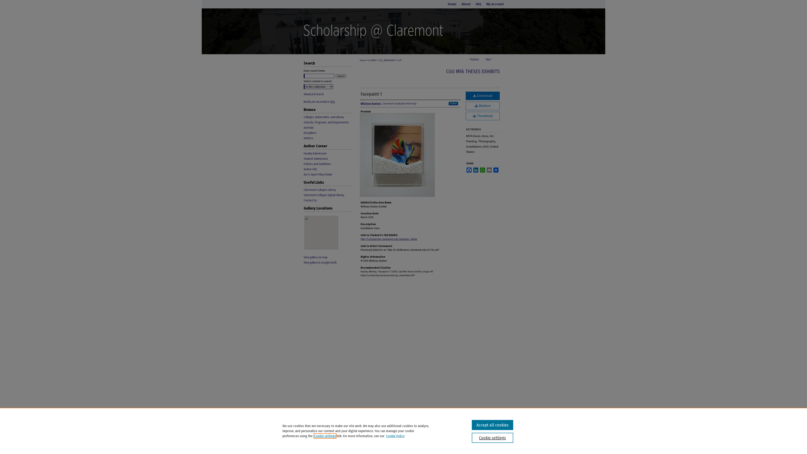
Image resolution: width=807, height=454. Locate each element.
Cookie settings (325, 436)
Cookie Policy (395, 436)
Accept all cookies (492, 425)
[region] (403, 431)
